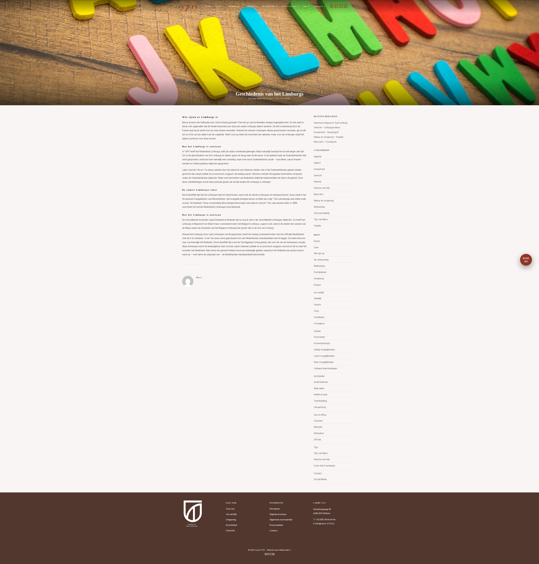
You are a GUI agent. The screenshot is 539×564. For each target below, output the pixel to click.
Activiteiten (319, 376)
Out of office (320, 415)
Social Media (320, 479)
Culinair (317, 331)
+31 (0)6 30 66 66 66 (325, 519)
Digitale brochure (278, 514)
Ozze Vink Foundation (324, 465)
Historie (317, 181)
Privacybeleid (276, 525)
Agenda (317, 156)
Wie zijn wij (319, 253)
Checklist (230, 530)
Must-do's (318, 194)
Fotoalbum (319, 323)
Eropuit (317, 284)
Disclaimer (275, 508)
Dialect (270, 99)
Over (316, 247)
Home (317, 241)
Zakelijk (317, 298)
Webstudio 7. (285, 550)
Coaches (318, 420)
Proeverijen (319, 337)
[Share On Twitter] (8, 558)
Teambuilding (320, 401)
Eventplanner (320, 272)
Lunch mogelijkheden (324, 356)
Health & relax (320, 394)
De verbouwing (321, 259)
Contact (318, 473)
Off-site (317, 439)
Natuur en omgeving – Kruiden (328, 137)
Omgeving (319, 278)
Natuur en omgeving (324, 200)
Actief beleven (321, 382)
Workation (319, 433)
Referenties (319, 207)
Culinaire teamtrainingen (325, 368)
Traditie (317, 225)
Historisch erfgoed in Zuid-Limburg (330, 123)
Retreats (318, 427)
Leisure (317, 304)
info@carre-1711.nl (324, 523)
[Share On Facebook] (4, 558)
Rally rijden (319, 388)
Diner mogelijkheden (324, 362)
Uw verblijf (319, 292)
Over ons (230, 508)
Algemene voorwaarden (281, 519)
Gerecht (318, 175)
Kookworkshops (322, 343)
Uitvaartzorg (320, 407)
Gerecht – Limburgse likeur (327, 127)
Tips (316, 447)
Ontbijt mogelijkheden (324, 349)
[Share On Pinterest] (13, 558)
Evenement (319, 169)
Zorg (316, 311)
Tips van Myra (283, 99)
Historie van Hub (322, 188)
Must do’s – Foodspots (325, 141)
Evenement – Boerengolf (326, 132)
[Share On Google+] (17, 558)
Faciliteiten (319, 317)
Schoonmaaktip (322, 213)
